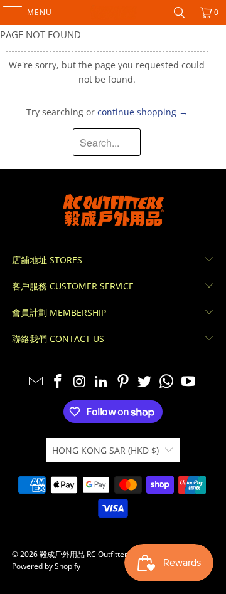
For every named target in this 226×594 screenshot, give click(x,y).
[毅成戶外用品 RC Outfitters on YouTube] (189, 381)
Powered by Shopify (46, 566)
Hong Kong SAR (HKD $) (105, 450)
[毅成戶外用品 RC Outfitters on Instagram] (79, 381)
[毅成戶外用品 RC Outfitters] (113, 12)
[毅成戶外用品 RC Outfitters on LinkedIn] (101, 381)
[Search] (179, 12)
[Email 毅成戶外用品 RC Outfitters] (36, 381)
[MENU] (6, 12)
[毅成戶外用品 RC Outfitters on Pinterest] (123, 381)
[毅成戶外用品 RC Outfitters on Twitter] (145, 381)
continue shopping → (142, 112)
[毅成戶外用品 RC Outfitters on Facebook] (57, 381)
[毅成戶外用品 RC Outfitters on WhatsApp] (167, 381)
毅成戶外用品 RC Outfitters (85, 554)
